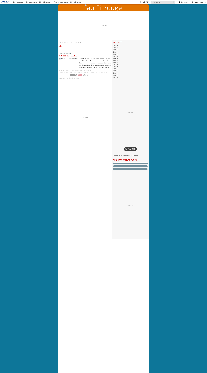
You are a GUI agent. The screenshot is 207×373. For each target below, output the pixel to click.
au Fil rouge (63, 43)
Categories (74, 43)
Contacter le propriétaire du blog (125, 155)
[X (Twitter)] (144, 2)
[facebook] (140, 2)
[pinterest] (147, 2)
